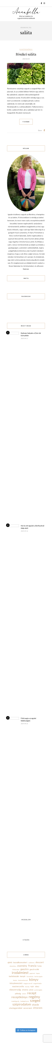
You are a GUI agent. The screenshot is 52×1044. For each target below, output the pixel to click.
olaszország (15, 989)
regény (34, 996)
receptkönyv (19, 997)
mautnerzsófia (18, 986)
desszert (39, 962)
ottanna (25, 990)
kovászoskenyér (23, 980)
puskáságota (38, 990)
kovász (15, 980)
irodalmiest (20, 972)
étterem (37, 1007)
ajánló (10, 962)
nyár (32, 986)
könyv (33, 979)
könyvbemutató (16, 983)
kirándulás (30, 976)
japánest (32, 973)
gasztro (24, 969)
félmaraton (15, 969)
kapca (38, 973)
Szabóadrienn (24, 1001)
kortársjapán (38, 976)
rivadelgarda (15, 1001)
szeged (35, 1000)
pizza (31, 990)
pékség (18, 993)
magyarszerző (27, 983)
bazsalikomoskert (20, 962)
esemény (22, 965)
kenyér (23, 976)
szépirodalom (21, 1004)
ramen (24, 993)
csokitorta (31, 962)
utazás (35, 1004)
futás (39, 966)
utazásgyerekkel (15, 1008)
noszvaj (27, 986)
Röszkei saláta (26, 54)
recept (31, 992)
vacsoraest (27, 1008)
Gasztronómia (26, 49)
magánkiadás (37, 983)
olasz (37, 986)
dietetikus (13, 966)
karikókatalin (14, 976)
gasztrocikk (34, 969)
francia (32, 965)
